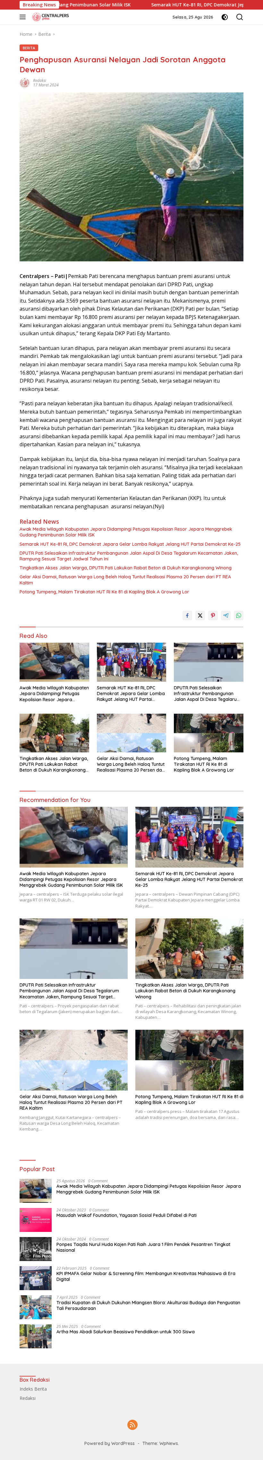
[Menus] (24, 17)
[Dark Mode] (224, 17)
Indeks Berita (33, 1389)
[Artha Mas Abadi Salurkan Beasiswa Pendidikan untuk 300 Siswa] (36, 1336)
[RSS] (132, 1425)
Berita (29, 47)
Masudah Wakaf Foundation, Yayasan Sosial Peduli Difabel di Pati (126, 1215)
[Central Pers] (50, 16)
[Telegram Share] (226, 615)
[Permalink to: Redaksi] (25, 82)
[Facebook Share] (187, 615)
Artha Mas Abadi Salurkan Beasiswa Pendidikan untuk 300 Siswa (125, 1332)
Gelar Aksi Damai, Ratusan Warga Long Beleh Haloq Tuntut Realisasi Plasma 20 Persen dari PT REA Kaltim (125, 579)
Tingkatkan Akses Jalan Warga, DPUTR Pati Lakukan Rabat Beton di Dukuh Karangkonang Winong (126, 568)
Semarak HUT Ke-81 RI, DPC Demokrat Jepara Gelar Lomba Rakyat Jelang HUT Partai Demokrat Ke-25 (130, 544)
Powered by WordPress (109, 1443)
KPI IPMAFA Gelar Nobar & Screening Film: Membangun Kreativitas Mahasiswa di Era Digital (145, 1276)
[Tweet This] (200, 615)
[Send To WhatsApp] (238, 615)
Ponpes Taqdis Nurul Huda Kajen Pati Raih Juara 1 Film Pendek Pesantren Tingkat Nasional (143, 1247)
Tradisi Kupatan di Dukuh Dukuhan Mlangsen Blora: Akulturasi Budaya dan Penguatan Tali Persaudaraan (148, 1305)
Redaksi (39, 80)
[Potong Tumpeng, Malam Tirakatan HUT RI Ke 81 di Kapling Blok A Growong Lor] (208, 733)
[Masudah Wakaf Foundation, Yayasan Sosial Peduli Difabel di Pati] (36, 1220)
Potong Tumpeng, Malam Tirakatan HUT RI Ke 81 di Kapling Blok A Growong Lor (104, 592)
